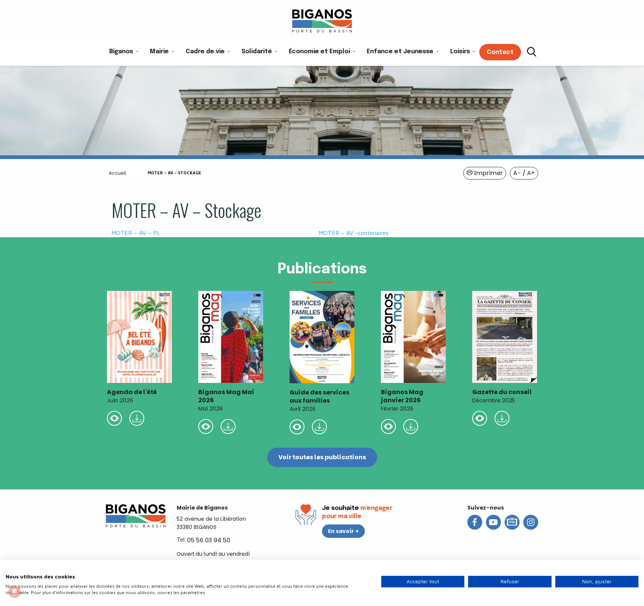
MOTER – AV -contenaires (353, 232)
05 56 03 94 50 (208, 540)
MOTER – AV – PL (135, 232)
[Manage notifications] (14, 591)
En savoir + (343, 531)
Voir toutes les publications (322, 457)
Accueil (117, 173)
